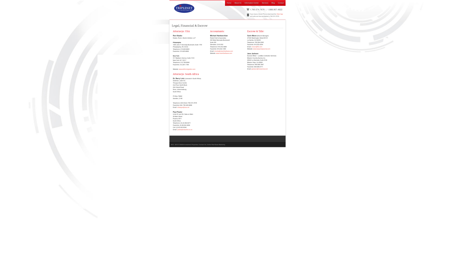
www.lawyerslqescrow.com (261, 49)
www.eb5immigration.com (187, 69)
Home (229, 3)
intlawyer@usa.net (183, 107)
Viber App (280, 14)
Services (265, 3)
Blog (273, 3)
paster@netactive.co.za (184, 129)
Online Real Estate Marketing (216, 144)
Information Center (252, 3)
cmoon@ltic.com (257, 47)
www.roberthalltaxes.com (224, 53)
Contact (281, 3)
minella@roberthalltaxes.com (223, 51)
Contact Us (202, 144)
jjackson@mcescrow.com (260, 69)
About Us (237, 3)
